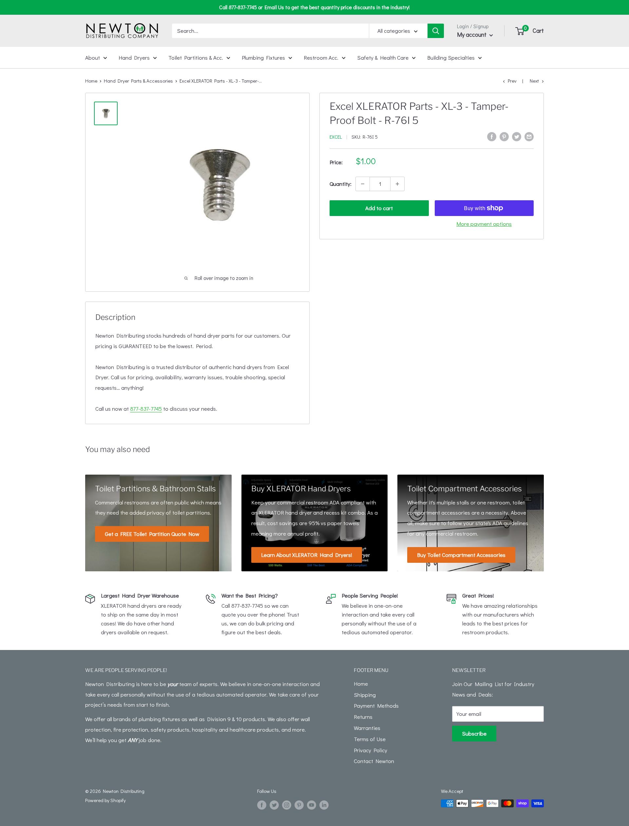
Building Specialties (451, 57)
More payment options (484, 223)
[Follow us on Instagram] (286, 804)
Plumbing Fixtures (263, 57)
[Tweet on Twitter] (516, 136)
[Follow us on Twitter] (274, 804)
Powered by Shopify (105, 800)
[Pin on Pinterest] (504, 136)
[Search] (436, 31)
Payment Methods (376, 705)
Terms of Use (370, 739)
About (92, 57)
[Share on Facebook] (491, 136)
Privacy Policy (370, 750)
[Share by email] (529, 136)
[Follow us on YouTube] (311, 804)
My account (472, 34)
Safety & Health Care (383, 57)
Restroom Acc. (321, 57)
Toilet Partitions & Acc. (195, 57)
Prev (512, 80)
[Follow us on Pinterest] (299, 804)
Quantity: (341, 183)
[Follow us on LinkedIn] (324, 804)
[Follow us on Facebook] (261, 804)
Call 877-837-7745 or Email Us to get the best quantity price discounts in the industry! (314, 7)
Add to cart (379, 208)
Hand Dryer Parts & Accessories (138, 80)
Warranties (367, 728)
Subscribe (474, 733)
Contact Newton (374, 761)
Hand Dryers (134, 57)
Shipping (365, 694)
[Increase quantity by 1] (397, 184)
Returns (363, 716)
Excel (336, 136)
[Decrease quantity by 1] (363, 184)
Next (534, 80)
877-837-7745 (146, 408)
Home (91, 80)
